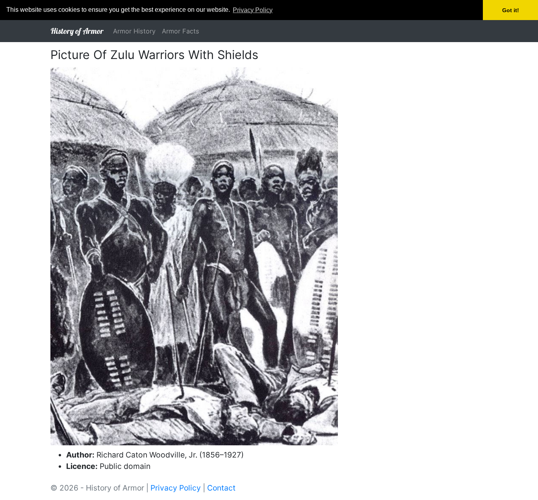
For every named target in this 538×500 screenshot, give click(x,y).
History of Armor (77, 31)
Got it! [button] (510, 10)
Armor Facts (180, 31)
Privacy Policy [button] (253, 10)
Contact (221, 488)
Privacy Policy (175, 488)
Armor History (134, 31)
